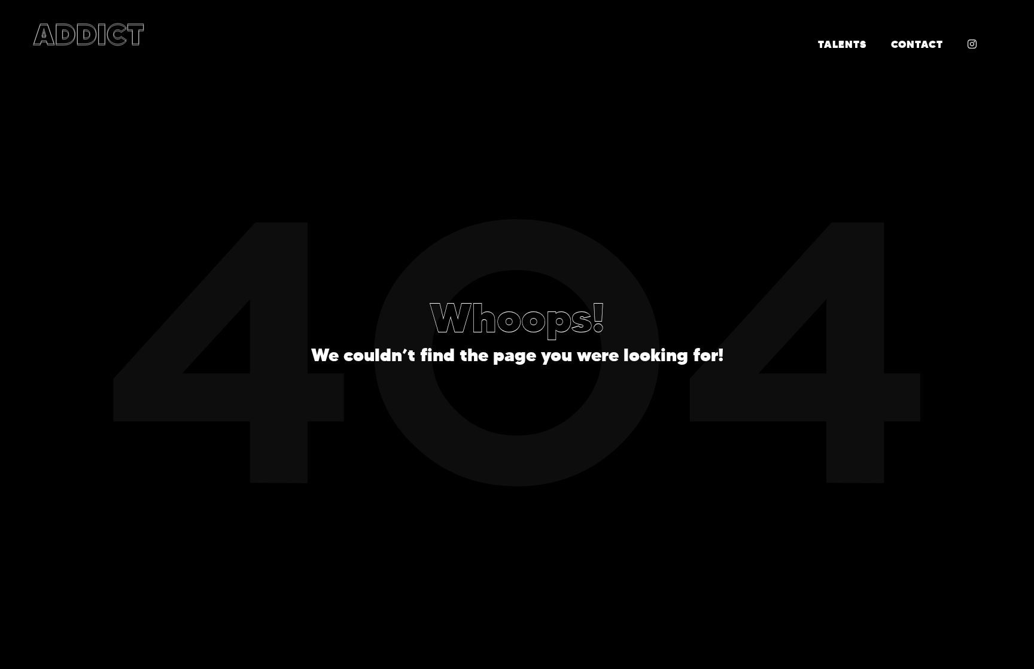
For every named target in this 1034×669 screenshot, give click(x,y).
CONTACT (917, 44)
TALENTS (842, 44)
